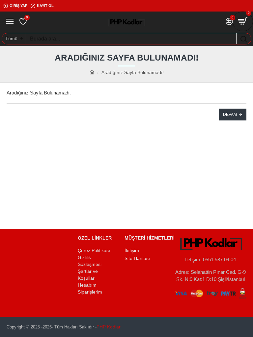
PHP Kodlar (109, 326)
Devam (230, 114)
